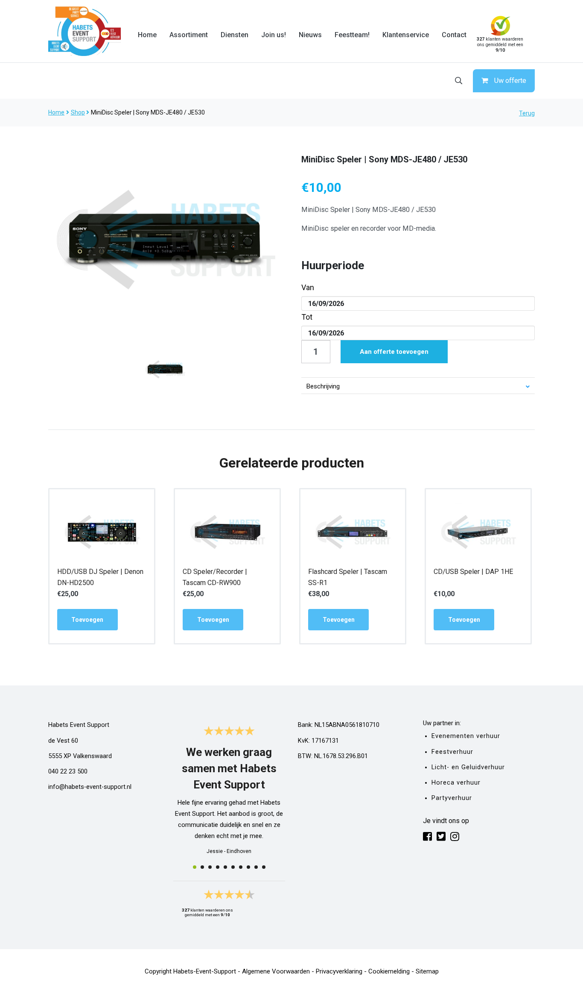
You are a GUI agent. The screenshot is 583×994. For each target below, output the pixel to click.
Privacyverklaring (339, 971)
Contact (454, 35)
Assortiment (188, 35)
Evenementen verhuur (465, 736)
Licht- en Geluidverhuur (468, 767)
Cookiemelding (389, 971)
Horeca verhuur (456, 782)
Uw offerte (510, 80)
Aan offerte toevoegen (394, 352)
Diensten (234, 35)
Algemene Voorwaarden (276, 971)
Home (147, 35)
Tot (306, 316)
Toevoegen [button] (87, 619)
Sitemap (427, 971)
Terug (527, 113)
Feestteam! (352, 35)
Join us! (273, 35)
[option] (165, 240)
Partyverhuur (451, 798)
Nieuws (310, 35)
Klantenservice (405, 35)
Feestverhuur (452, 752)
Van (307, 287)
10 (263, 867)
